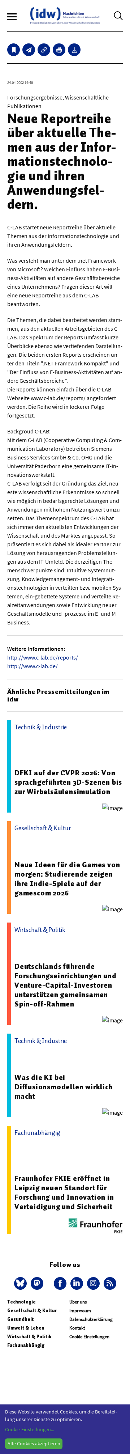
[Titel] (13, 49)
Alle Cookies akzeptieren (34, 1443)
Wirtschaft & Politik (29, 1336)
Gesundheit (20, 1319)
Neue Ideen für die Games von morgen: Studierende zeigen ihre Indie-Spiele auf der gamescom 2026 (67, 878)
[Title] (44, 49)
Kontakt (77, 1328)
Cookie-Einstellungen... (29, 1429)
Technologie (21, 1301)
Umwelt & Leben (25, 1327)
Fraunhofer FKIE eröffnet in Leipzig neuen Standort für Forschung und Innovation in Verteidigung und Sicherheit (64, 1192)
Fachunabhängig (25, 1345)
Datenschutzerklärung (91, 1319)
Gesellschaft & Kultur (32, 1310)
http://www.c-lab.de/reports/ (42, 657)
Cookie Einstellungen (89, 1337)
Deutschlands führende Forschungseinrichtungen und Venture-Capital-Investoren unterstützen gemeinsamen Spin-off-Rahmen (65, 985)
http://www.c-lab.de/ (32, 666)
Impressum (80, 1310)
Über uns (78, 1302)
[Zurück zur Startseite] (65, 15)
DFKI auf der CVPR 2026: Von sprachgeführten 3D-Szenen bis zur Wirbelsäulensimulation (68, 782)
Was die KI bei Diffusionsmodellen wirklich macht (63, 1087)
